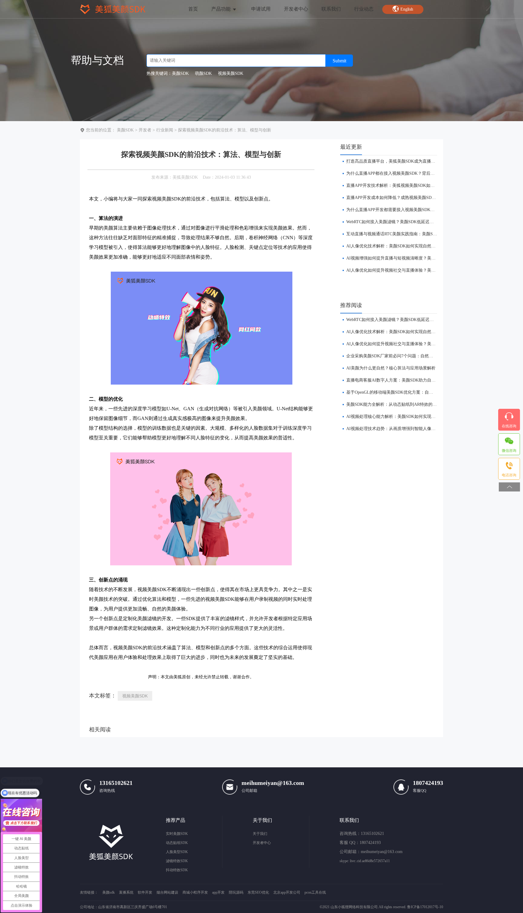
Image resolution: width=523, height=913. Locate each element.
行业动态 (363, 9)
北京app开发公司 (286, 892)
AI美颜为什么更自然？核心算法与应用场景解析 (391, 368)
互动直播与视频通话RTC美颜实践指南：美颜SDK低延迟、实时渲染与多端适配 (420, 234)
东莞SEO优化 (258, 892)
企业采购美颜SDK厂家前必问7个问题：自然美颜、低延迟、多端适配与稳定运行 (421, 356)
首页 (193, 9)
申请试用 (261, 9)
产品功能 (221, 9)
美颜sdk (108, 892)
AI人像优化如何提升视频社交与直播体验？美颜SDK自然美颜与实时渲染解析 (418, 270)
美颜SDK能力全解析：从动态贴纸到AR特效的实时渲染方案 (402, 404)
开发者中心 (296, 9)
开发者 (145, 130)
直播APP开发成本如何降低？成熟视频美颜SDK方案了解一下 (403, 197)
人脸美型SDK (177, 852)
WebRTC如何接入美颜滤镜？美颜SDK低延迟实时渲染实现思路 (404, 222)
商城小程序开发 (195, 892)
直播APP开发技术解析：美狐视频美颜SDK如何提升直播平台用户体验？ (413, 185)
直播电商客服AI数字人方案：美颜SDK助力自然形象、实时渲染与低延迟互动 (418, 380)
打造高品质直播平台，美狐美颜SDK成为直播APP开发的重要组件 (407, 161)
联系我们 (331, 9)
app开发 (218, 892)
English (406, 9)
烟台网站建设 (167, 892)
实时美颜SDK (177, 834)
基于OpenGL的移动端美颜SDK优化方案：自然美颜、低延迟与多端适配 (413, 392)
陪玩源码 (236, 892)
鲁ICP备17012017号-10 (425, 907)
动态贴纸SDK (177, 843)
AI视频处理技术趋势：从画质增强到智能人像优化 (393, 428)
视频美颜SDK (135, 695)
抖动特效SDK (177, 870)
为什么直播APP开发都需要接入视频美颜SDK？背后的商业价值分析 (409, 209)
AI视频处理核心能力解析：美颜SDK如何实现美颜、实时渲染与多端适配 (414, 416)
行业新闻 (164, 130)
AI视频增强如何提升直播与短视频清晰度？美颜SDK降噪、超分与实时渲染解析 (420, 258)
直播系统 (126, 892)
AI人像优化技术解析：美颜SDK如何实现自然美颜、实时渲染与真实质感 (414, 246)
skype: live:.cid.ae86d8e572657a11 (365, 861)
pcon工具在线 (315, 892)
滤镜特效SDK (177, 861)
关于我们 (260, 834)
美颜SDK (125, 130)
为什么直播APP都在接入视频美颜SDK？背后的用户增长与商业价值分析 (413, 173)
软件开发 (145, 892)
